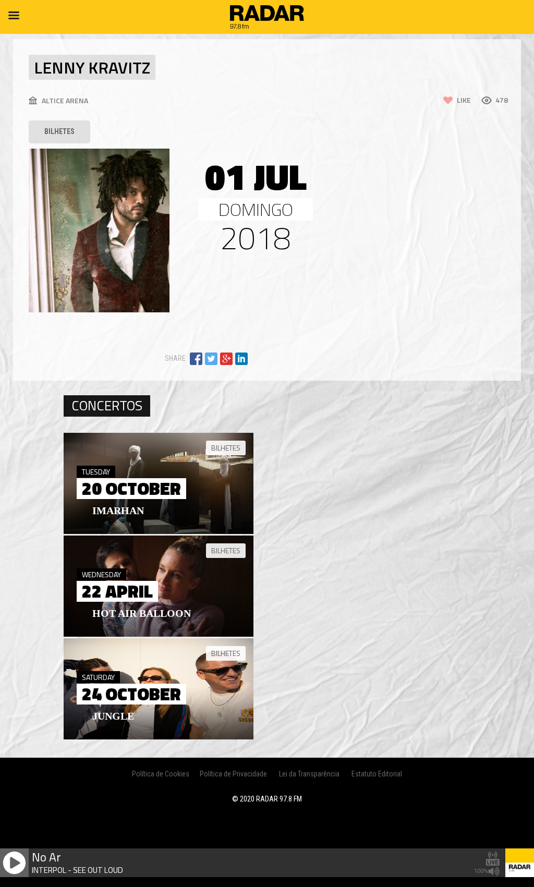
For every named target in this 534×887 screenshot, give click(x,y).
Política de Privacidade (233, 774)
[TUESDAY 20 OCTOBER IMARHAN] (158, 531)
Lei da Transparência (309, 774)
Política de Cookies (160, 774)
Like (464, 99)
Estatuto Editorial (376, 774)
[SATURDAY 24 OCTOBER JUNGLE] (158, 737)
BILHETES (59, 131)
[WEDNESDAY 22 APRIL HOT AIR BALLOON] (158, 634)
